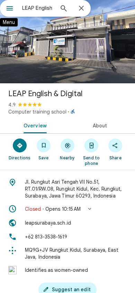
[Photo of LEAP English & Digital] (67, 41)
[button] (67, 209)
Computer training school (37, 112)
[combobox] (38, 8)
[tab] (33, 125)
